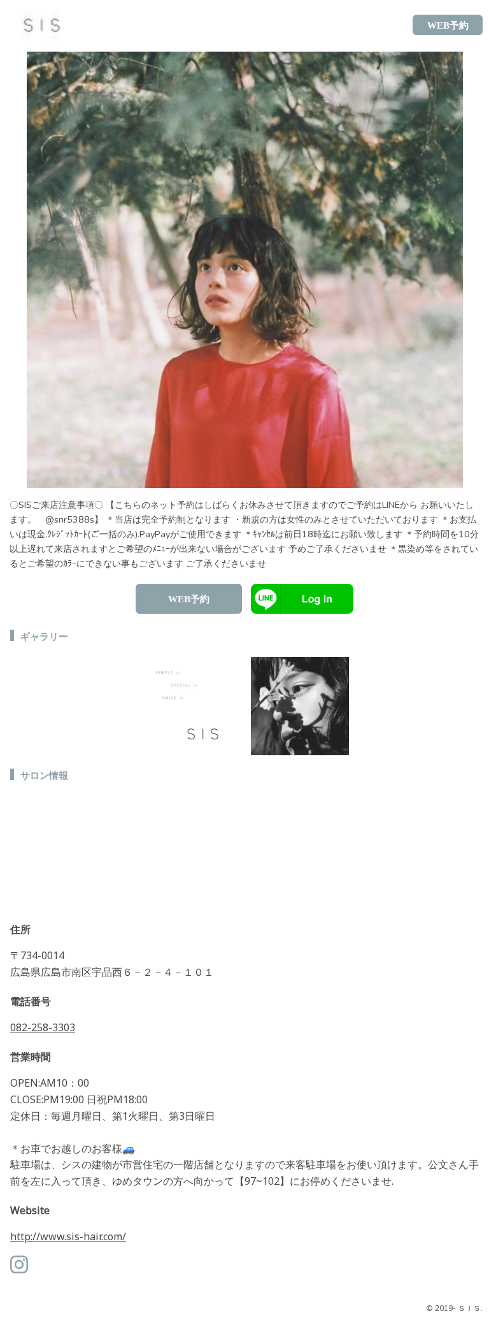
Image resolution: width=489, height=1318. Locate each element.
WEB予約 (188, 599)
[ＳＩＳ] (37, 25)
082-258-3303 (42, 1027)
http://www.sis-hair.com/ (68, 1236)
